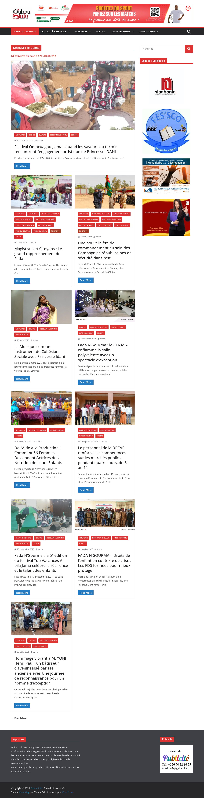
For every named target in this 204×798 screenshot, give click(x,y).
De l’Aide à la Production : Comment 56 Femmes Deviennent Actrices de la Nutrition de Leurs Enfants (38, 455)
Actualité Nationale (53, 31)
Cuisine (32, 135)
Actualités (20, 135)
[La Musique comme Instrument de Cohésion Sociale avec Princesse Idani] (41, 307)
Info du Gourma (22, 231)
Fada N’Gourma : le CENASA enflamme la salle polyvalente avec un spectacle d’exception (103, 352)
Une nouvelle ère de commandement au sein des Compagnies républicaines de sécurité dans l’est (105, 250)
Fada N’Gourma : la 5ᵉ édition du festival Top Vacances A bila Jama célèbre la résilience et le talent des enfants (41, 563)
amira (33, 242)
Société (74, 135)
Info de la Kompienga (25, 225)
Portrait (101, 31)
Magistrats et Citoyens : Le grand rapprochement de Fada (38, 253)
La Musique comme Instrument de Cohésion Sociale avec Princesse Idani (39, 351)
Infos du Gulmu (23, 31)
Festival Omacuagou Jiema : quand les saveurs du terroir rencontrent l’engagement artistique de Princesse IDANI (65, 149)
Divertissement (121, 31)
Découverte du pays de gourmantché (33, 56)
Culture (42, 135)
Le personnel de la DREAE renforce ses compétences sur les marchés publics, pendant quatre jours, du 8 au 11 (102, 457)
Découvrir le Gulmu (58, 135)
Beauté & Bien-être (24, 538)
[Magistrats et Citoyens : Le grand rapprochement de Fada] (41, 192)
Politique (55, 231)
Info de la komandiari (45, 219)
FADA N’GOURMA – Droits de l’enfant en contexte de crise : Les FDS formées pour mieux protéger (104, 563)
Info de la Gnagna (23, 219)
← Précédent (19, 718)
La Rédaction (37, 140)
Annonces (81, 31)
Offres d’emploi (148, 31)
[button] (34, 31)
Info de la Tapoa (45, 225)
